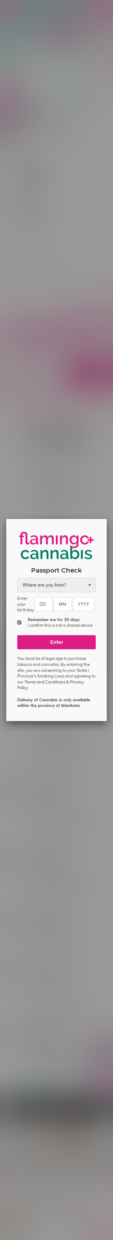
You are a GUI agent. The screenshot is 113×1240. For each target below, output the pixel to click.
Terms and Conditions (44, 681)
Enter (56, 642)
